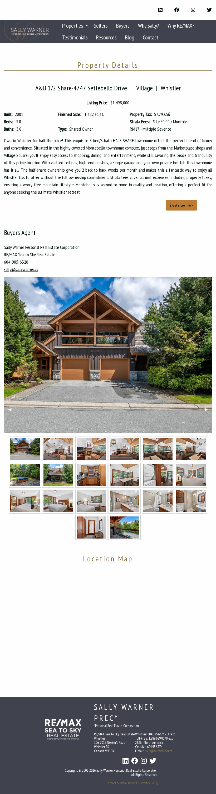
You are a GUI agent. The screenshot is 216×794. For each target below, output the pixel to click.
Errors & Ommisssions (122, 783)
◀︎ (12, 409)
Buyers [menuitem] (123, 25)
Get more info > (182, 205)
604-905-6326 (16, 262)
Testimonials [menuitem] (75, 37)
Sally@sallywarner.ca (158, 751)
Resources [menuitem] (106, 37)
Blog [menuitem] (129, 37)
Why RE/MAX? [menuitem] (181, 25)
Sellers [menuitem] (101, 25)
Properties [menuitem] (72, 25)
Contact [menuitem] (150, 37)
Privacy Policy (149, 783)
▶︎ (208, 409)
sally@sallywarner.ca (21, 269)
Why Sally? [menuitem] (148, 25)
